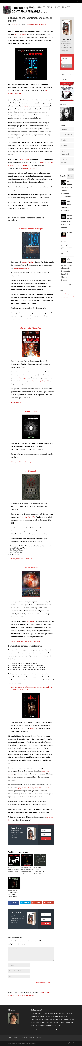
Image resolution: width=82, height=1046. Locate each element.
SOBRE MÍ (31, 1037)
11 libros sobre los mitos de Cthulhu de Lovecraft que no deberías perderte (13, 893)
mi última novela (20, 34)
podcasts (25, 106)
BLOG (49, 7)
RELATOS (66, 7)
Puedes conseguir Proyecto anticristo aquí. (26, 641)
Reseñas (63, 140)
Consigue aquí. (22, 559)
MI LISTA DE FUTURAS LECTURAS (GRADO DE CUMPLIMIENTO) (39, 871)
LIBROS (57, 7)
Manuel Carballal (27, 262)
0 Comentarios (43, 24)
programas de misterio (21, 268)
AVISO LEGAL (17, 1037)
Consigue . (22, 462)
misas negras (22, 378)
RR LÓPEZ (41, 7)
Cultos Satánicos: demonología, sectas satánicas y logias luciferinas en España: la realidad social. (31, 688)
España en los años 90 (29, 168)
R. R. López (13, 24)
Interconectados (30, 1043)
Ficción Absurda (66, 134)
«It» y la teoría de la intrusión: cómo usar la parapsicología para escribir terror (27, 871)
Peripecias (64, 129)
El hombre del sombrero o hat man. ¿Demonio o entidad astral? (13, 871)
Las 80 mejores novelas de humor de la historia (66, 221)
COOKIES (25, 1037)
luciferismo (30, 621)
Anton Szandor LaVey (27, 517)
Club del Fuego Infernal (39, 381)
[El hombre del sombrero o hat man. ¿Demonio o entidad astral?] (63, 185)
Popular (63, 176)
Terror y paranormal (32, 24)
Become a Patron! (66, 74)
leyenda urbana (24, 159)
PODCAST (45, 12)
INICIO (31, 7)
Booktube (64, 145)
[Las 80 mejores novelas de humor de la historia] (63, 219)
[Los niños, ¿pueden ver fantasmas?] (63, 205)
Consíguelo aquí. (17, 402)
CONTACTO (34, 12)
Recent (70, 176)
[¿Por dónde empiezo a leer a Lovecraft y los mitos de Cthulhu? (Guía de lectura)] (63, 262)
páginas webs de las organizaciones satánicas (33, 788)
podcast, (32, 728)
